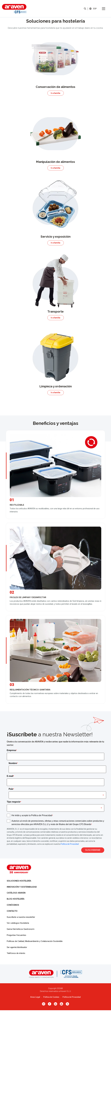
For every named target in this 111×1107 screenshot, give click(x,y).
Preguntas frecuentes (16, 935)
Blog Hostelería (15, 899)
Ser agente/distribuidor (17, 947)
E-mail (10, 776)
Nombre (13, 763)
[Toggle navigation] (103, 8)
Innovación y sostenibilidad (22, 887)
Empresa (12, 750)
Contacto (12, 911)
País (11, 789)
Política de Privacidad (70, 844)
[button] (95, 9)
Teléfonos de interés (16, 953)
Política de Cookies (51, 997)
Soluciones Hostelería (19, 881)
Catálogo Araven (16, 893)
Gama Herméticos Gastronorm (20, 929)
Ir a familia (55, 93)
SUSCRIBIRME (92, 850)
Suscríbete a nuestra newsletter (21, 917)
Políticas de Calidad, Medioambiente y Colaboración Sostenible (35, 941)
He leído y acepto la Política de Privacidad (32, 815)
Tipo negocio (14, 802)
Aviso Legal (35, 997)
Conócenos (13, 905)
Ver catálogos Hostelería (18, 923)
